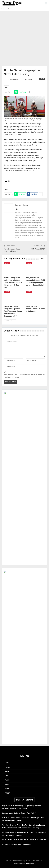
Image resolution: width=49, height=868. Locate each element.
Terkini (7, 789)
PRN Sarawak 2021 (38, 249)
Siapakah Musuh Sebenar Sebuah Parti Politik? (19, 813)
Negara (7, 767)
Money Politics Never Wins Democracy (16, 844)
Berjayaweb (30, 863)
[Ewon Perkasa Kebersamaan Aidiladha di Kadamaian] (35, 297)
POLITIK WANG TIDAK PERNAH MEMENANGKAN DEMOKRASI (24, 840)
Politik (7, 780)
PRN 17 (7, 793)
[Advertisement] (24, 38)
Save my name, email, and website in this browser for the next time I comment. (24, 376)
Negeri (42, 79)
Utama (7, 763)
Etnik (6, 776)
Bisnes (7, 784)
